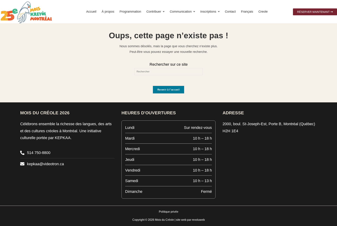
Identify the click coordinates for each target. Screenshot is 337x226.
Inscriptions (208, 11)
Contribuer (153, 11)
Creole (263, 11)
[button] (155, 11)
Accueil (91, 11)
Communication (181, 11)
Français (247, 11)
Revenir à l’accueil (168, 89)
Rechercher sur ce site (169, 64)
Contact (230, 11)
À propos (108, 11)
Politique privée (168, 211)
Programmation (130, 11)
